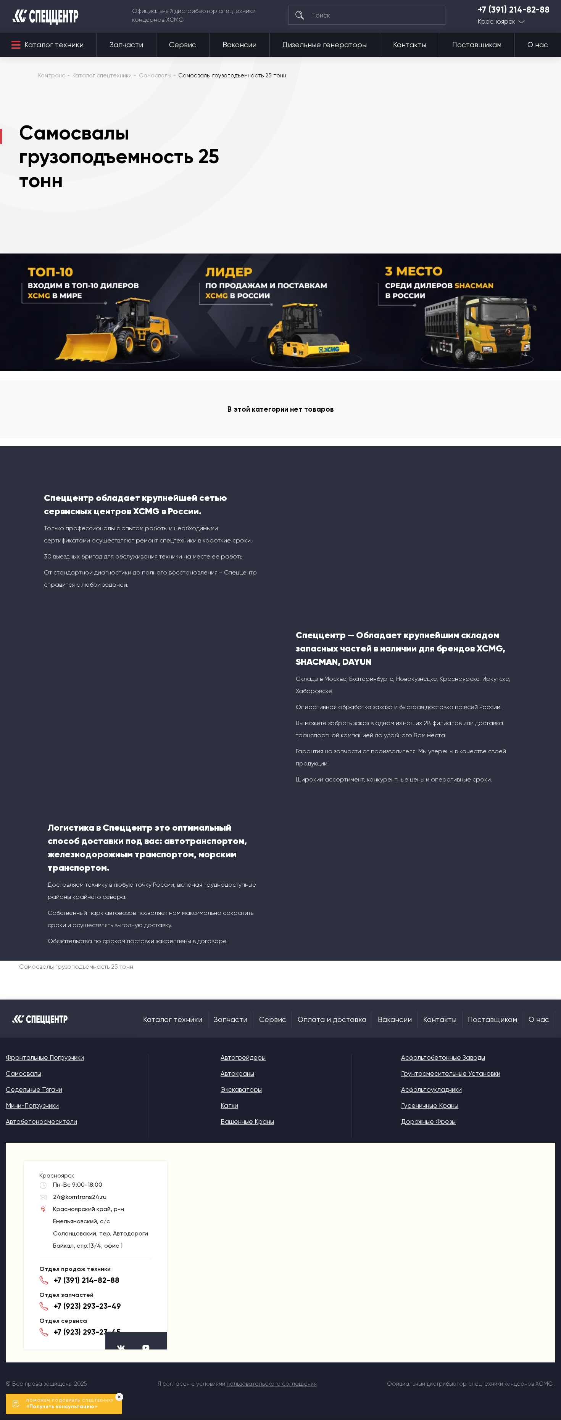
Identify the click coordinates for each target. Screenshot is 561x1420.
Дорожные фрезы (428, 1121)
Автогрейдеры (243, 1057)
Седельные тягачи (34, 1089)
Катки (229, 1105)
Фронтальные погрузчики (45, 1057)
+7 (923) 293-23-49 (87, 1306)
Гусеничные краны (429, 1105)
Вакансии (239, 45)
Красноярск (496, 21)
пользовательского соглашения (272, 1383)
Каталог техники (54, 45)
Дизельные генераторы (324, 45)
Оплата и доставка (332, 1020)
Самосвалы (23, 1073)
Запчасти (126, 45)
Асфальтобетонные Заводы (443, 1057)
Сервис (182, 45)
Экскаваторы (241, 1089)
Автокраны (237, 1073)
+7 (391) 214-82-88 (514, 10)
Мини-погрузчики (32, 1105)
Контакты (409, 45)
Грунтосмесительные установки (450, 1073)
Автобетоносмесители (41, 1121)
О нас (537, 45)
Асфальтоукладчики (431, 1089)
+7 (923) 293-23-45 (87, 1332)
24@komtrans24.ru (79, 1196)
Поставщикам (476, 45)
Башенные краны (247, 1121)
